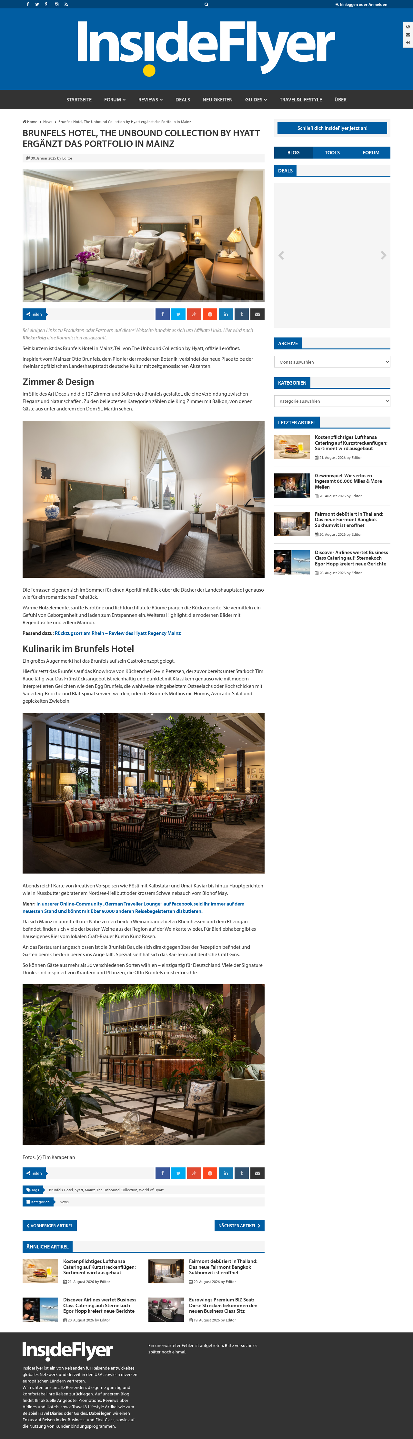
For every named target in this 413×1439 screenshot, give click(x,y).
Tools (332, 152)
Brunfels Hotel (61, 1189)
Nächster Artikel (237, 1225)
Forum (371, 152)
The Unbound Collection (116, 1189)
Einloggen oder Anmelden (363, 4)
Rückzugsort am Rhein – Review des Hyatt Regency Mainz (118, 633)
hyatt (79, 1189)
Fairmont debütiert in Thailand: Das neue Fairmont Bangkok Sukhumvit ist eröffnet (223, 1267)
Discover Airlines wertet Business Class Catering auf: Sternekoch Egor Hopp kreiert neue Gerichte (99, 1305)
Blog (293, 152)
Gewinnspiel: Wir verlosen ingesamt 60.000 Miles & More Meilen (348, 481)
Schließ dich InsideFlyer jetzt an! (332, 128)
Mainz (90, 1189)
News (64, 1201)
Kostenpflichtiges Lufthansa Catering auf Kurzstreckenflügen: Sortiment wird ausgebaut (99, 1267)
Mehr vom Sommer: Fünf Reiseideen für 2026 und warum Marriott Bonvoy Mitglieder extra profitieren (321, 300)
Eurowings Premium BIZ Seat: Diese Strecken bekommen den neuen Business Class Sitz (223, 1305)
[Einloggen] (408, 42)
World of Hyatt (151, 1189)
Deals (285, 170)
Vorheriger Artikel (51, 1225)
